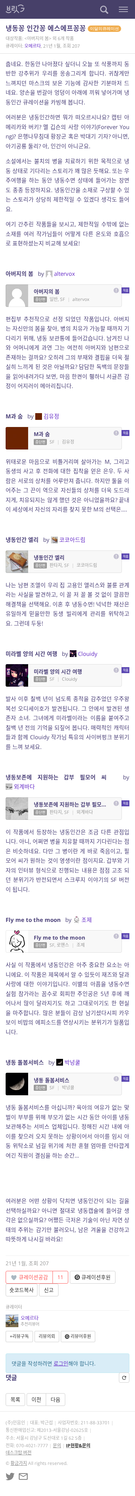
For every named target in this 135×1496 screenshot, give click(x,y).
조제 (86, 919)
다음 (55, 1399)
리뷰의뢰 (47, 1336)
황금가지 (18, 1463)
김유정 (51, 416)
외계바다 (24, 786)
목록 (15, 1399)
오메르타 (32, 46)
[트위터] (10, 1476)
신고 (49, 1289)
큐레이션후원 (95, 1277)
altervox (64, 273)
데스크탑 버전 (19, 1452)
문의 (57, 1445)
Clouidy (88, 653)
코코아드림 (72, 539)
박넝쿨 (72, 1062)
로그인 (61, 1363)
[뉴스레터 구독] (23, 1476)
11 (60, 1277)
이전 (36, 1399)
